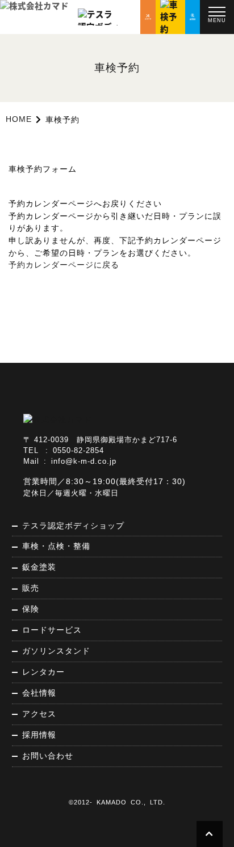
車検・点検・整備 (56, 545)
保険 (30, 608)
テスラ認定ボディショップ (73, 525)
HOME (19, 119)
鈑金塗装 (39, 566)
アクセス (39, 713)
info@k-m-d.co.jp (83, 461)
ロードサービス (52, 629)
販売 (30, 587)
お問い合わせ (47, 755)
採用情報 (39, 734)
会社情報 (39, 692)
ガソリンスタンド (56, 650)
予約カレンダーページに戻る (64, 264)
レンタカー (43, 671)
